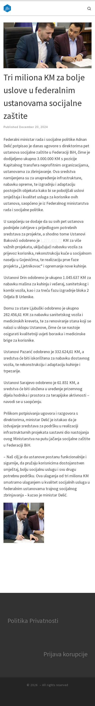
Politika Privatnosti (32, 620)
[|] (7, 7)
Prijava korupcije (65, 654)
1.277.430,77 (51, 240)
